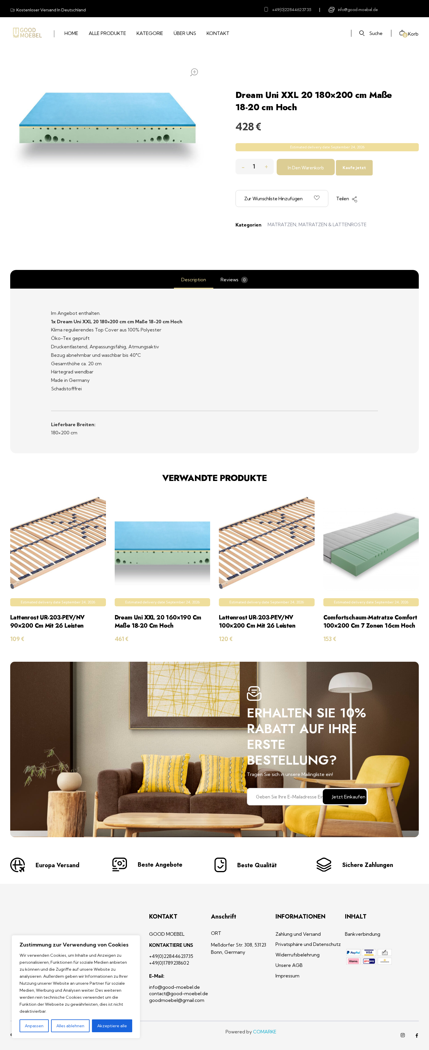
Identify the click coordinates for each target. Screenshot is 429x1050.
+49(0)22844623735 (291, 9)
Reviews (233, 279)
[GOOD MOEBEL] (27, 33)
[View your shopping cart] (400, 33)
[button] (266, 165)
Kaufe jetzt (354, 167)
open (194, 72)
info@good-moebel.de (358, 9)
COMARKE (264, 1032)
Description (193, 279)
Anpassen (34, 1025)
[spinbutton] (255, 166)
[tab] (193, 280)
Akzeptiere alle (112, 1025)
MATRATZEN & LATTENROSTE (333, 224)
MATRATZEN (282, 224)
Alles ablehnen (70, 1025)
